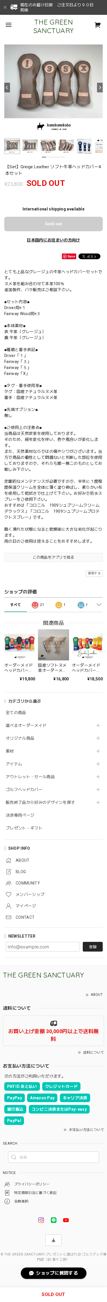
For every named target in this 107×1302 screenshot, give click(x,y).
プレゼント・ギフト (24, 828)
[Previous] (7, 87)
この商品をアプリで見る (53, 557)
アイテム (14, 764)
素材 (10, 751)
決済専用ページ (20, 815)
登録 (92, 947)
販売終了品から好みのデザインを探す (40, 802)
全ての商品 (16, 712)
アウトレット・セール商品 (30, 776)
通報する (94, 573)
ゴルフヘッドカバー (24, 789)
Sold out (53, 223)
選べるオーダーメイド (26, 725)
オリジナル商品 (20, 738)
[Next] (100, 87)
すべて (15, 605)
